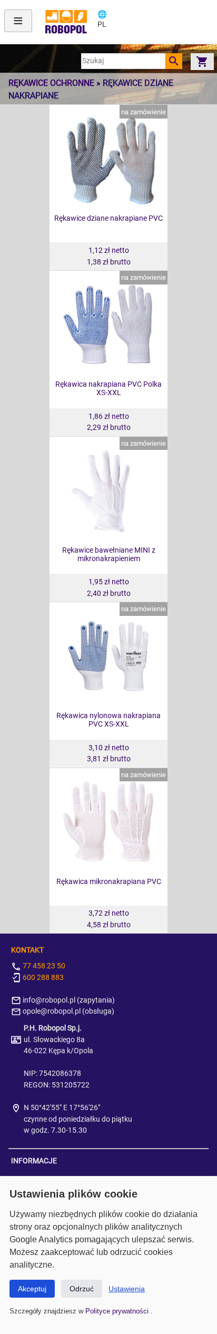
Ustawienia (126, 1288)
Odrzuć (82, 1288)
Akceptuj (32, 1288)
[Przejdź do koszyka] (202, 61)
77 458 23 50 (43, 966)
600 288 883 (42, 977)
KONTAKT (27, 950)
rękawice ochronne (51, 83)
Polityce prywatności (118, 1311)
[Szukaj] (173, 61)
